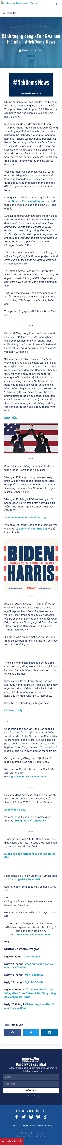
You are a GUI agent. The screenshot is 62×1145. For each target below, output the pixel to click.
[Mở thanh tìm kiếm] (57, 4)
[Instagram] (31, 1117)
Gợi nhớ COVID (34, 982)
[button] (12, 1032)
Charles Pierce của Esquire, (28, 201)
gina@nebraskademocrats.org (29, 776)
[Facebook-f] (17, 1117)
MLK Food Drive (34, 974)
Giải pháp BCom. (38, 1136)
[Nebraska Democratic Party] (19, 4)
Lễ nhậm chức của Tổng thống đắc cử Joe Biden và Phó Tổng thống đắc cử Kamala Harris (30, 993)
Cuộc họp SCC (32, 956)
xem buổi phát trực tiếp (33, 528)
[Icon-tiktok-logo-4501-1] (45, 1117)
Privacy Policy (32, 1095)
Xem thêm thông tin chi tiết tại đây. (25, 517)
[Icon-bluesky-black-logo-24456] (38, 1117)
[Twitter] (24, 1117)
